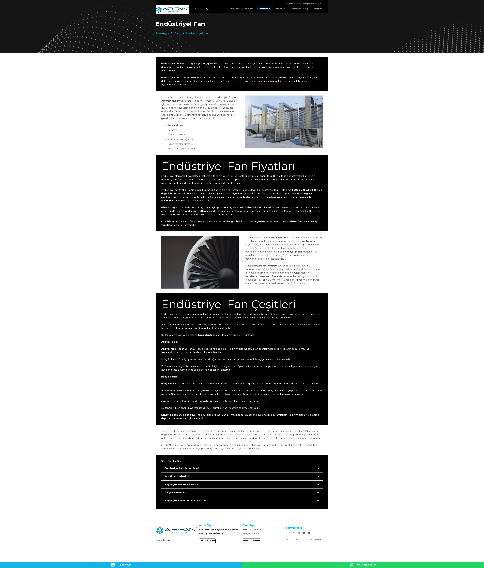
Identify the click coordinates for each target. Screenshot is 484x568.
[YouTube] (303, 532)
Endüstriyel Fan (163, 540)
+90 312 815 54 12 (252, 529)
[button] (207, 8)
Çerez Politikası (315, 540)
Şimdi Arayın (124, 565)
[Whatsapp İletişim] (353, 565)
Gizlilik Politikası (299, 540)
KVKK (288, 540)
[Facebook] (288, 532)
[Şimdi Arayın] (114, 565)
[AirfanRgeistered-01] (172, 9)
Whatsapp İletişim (366, 565)
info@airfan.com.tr (252, 533)
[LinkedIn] (308, 532)
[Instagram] (298, 532)
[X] (293, 532)
